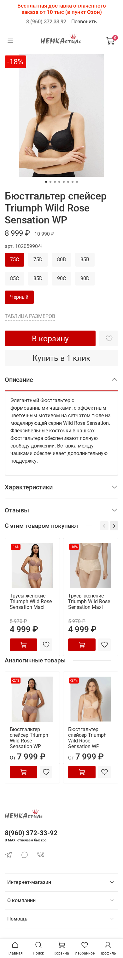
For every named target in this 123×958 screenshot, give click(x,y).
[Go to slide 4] (59, 182)
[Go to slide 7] (72, 182)
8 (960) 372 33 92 (46, 22)
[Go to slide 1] (46, 182)
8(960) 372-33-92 (31, 833)
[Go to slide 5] (64, 182)
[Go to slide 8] (77, 182)
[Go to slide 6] (68, 182)
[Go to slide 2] (50, 182)
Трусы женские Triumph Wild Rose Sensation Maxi (31, 601)
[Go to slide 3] (55, 182)
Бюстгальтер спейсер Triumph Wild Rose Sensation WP (29, 737)
